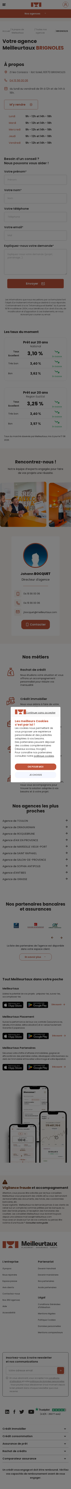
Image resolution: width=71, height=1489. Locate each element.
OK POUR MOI (35, 766)
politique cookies (44, 756)
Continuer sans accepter (34, 716)
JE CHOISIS (35, 774)
